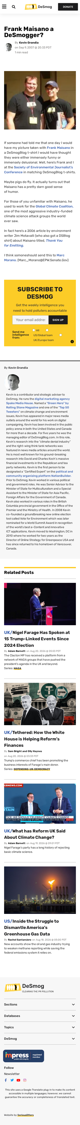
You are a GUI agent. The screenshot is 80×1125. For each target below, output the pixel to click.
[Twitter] (12, 1080)
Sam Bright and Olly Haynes (25, 751)
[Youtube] (18, 1080)
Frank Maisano (59, 148)
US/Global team (43, 335)
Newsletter (12, 1074)
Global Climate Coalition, (54, 206)
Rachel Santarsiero (19, 939)
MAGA (17, 668)
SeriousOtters (25, 1115)
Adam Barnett (16, 651)
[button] (40, 1004)
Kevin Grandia (29, 42)
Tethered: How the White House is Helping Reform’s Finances (34, 739)
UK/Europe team (43, 340)
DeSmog (45, 7)
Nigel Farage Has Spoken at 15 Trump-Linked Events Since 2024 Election (37, 639)
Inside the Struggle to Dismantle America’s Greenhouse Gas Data (31, 927)
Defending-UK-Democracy (32, 769)
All (37, 330)
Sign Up (58, 319)
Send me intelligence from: (20, 335)
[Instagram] (24, 1080)
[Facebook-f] (5, 1080)
